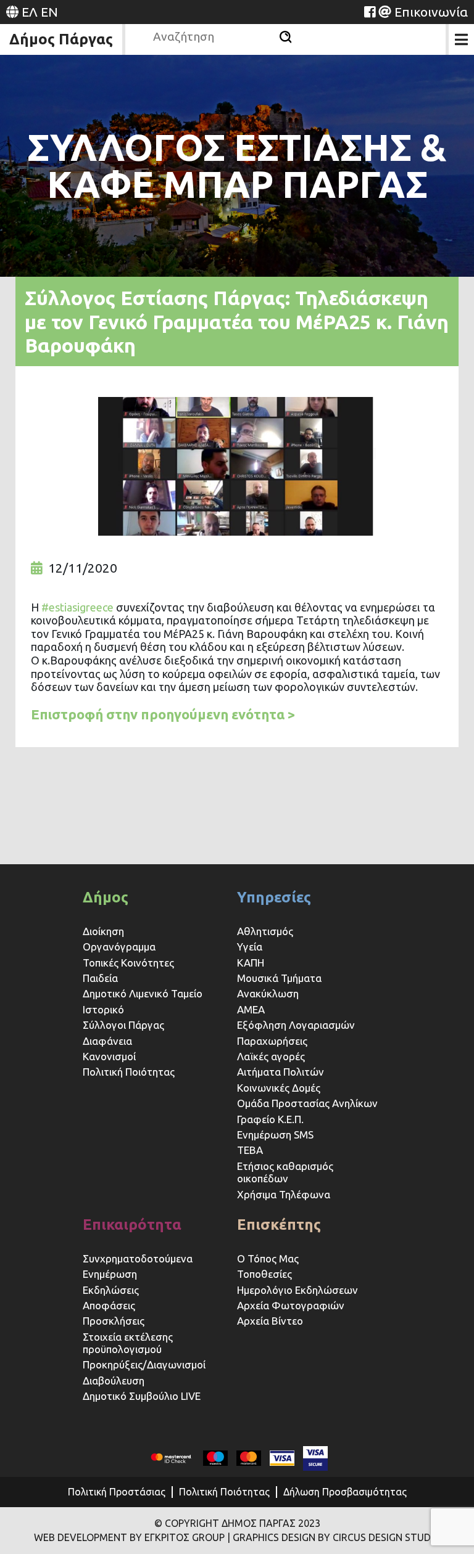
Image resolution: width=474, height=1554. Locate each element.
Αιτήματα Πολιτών (280, 1072)
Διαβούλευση (113, 1380)
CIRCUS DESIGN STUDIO (387, 1537)
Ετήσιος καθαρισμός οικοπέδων (285, 1172)
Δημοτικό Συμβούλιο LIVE (142, 1396)
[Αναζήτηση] (285, 37)
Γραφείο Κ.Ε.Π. (270, 1119)
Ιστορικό (103, 1009)
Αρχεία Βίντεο (270, 1321)
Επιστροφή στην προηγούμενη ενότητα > (163, 714)
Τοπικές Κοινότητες (128, 962)
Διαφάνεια (107, 1041)
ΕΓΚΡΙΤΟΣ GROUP (184, 1537)
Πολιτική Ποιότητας (129, 1072)
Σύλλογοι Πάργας (123, 1025)
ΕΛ (30, 11)
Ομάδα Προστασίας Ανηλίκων (307, 1103)
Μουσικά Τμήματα (279, 978)
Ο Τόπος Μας (268, 1258)
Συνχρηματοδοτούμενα (138, 1258)
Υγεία (249, 946)
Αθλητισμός (265, 931)
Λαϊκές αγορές (271, 1056)
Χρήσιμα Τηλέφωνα (283, 1194)
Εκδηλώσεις (111, 1290)
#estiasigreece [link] (77, 607)
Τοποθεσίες (264, 1274)
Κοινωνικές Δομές (278, 1088)
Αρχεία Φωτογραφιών (290, 1305)
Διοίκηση (103, 931)
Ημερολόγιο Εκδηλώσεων (297, 1290)
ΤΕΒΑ (250, 1150)
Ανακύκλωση (268, 993)
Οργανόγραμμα (119, 946)
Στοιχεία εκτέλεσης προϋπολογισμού (128, 1343)
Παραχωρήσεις (273, 1041)
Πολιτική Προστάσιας (116, 1491)
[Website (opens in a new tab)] (369, 11)
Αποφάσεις (109, 1305)
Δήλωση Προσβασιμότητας (345, 1491)
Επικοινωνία (431, 11)
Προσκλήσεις (113, 1321)
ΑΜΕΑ (251, 1009)
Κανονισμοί (109, 1056)
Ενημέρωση (110, 1274)
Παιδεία (100, 978)
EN (49, 11)
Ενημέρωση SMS (275, 1134)
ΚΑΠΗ (250, 962)
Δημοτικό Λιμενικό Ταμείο (142, 993)
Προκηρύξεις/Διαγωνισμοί (144, 1364)
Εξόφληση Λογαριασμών (296, 1025)
